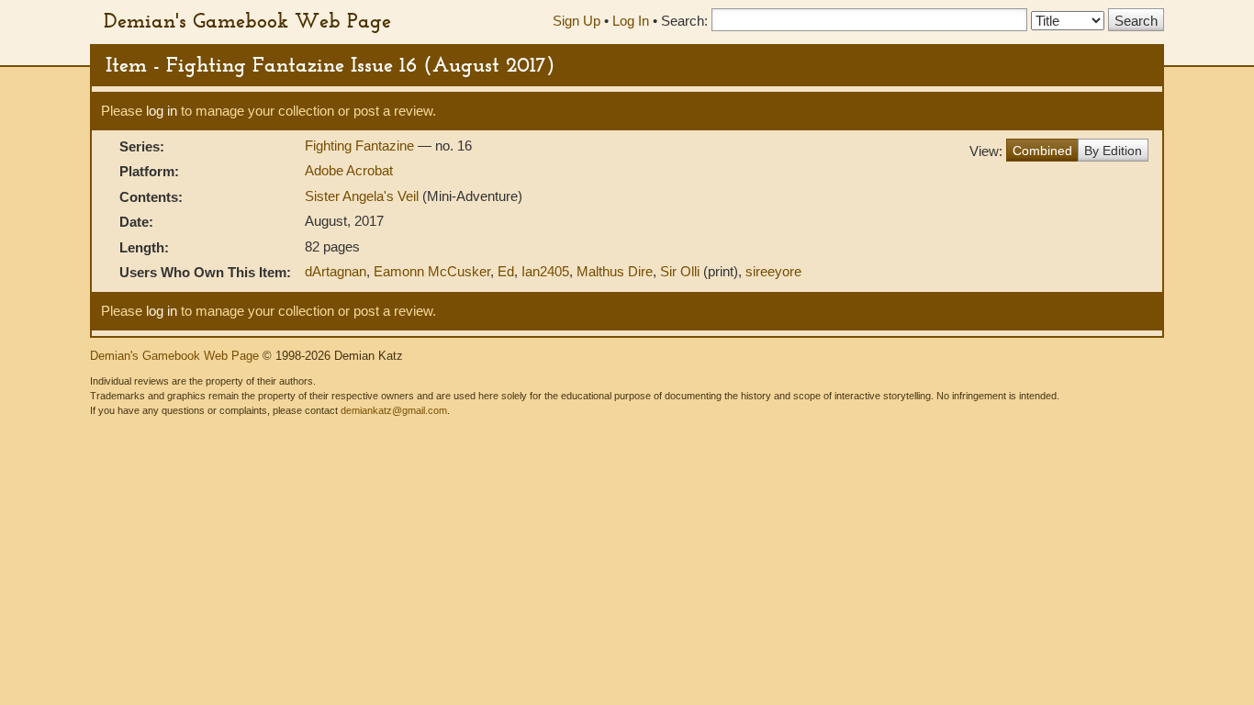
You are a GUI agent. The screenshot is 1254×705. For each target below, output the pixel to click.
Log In (630, 20)
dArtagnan (335, 271)
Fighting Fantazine (361, 145)
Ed (506, 271)
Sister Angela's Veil (362, 196)
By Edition (1113, 150)
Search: (684, 20)
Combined (1042, 150)
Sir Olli (680, 271)
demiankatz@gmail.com (394, 410)
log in (161, 110)
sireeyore (773, 271)
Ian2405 (545, 271)
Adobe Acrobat (349, 170)
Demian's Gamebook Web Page (247, 20)
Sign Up (576, 20)
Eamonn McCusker (432, 271)
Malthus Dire (615, 271)
